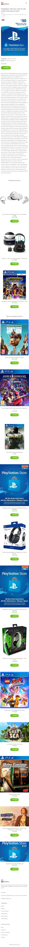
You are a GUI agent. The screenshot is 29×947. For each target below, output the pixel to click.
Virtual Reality (4, 918)
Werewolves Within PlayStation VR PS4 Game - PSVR (14, 301)
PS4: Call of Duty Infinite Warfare (15, 452)
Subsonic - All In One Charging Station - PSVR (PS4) (14, 258)
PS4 (15, 58)
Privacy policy (4, 934)
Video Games (10, 58)
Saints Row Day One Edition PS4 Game (14, 357)
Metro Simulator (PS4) (14, 794)
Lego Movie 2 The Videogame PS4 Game (14, 710)
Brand (2, 906)
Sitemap (3, 937)
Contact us (3, 929)
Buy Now (6, 67)
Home (2, 13)
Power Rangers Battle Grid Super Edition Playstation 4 (14, 408)
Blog (2, 927)
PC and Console (4, 911)
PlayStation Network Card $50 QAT (14, 863)
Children (3, 908)
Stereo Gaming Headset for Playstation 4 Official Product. (14, 553)
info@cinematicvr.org (6, 898)
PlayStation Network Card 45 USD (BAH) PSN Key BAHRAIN (14, 508)
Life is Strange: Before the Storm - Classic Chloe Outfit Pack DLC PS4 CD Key (14, 829)
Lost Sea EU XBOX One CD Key (14, 744)
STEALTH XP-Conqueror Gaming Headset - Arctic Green (14, 659)
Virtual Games (4, 916)
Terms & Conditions (5, 932)
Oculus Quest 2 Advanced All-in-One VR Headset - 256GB (14, 215)
